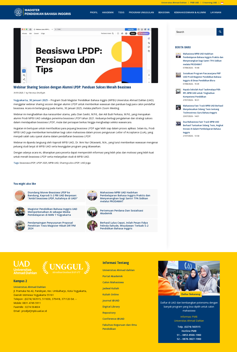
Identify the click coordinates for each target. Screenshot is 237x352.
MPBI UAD (53, 162)
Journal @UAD (111, 300)
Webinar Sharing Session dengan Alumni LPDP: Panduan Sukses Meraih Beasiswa (72, 87)
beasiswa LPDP (28, 162)
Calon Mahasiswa (113, 282)
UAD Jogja (86, 162)
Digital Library (111, 306)
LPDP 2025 (42, 162)
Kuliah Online (111, 294)
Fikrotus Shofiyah (37, 92)
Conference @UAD (113, 318)
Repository (109, 312)
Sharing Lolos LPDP (70, 162)
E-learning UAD (210, 2)
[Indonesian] (222, 3)
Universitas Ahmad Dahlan (174, 2)
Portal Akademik (113, 276)
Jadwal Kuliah (111, 288)
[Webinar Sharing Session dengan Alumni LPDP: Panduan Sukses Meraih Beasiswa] (86, 55)
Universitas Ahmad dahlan (119, 270)
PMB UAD (194, 2)
